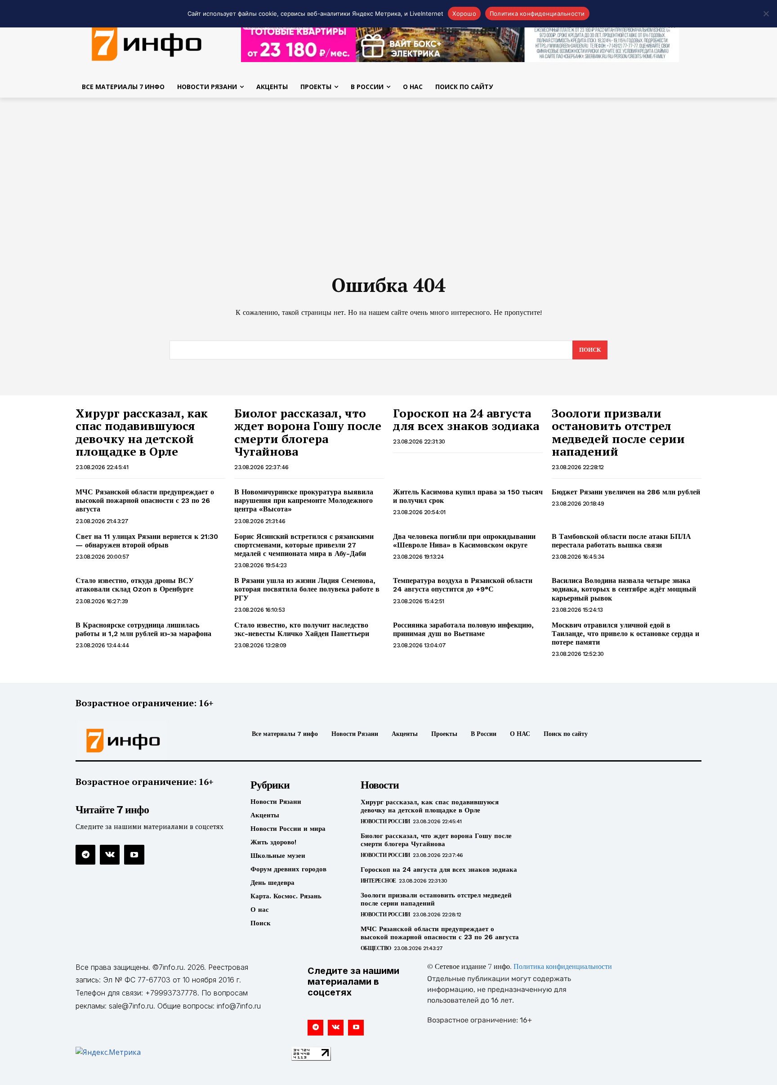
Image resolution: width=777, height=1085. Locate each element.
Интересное (378, 881)
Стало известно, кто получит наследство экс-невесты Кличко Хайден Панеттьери (301, 629)
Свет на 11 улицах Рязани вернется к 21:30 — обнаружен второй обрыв (147, 540)
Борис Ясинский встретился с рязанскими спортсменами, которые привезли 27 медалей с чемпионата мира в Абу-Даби (304, 545)
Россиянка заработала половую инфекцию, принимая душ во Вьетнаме (463, 629)
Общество (376, 948)
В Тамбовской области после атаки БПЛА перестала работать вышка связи (621, 540)
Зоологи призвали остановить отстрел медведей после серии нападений (618, 432)
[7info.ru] (147, 42)
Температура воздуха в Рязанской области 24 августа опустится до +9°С (462, 584)
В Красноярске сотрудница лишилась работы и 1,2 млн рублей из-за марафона (143, 629)
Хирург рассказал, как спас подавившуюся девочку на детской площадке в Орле (142, 432)
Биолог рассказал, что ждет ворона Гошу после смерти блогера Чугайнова (307, 432)
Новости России (385, 821)
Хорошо (464, 13)
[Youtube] (134, 855)
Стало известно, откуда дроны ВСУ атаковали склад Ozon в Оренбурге (135, 584)
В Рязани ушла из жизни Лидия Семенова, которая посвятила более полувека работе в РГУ (307, 589)
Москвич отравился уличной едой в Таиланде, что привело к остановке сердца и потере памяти (625, 633)
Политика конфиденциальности (563, 967)
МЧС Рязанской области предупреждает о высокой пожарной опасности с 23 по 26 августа (145, 500)
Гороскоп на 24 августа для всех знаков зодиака (466, 419)
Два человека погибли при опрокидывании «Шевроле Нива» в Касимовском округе (464, 540)
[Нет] (765, 13)
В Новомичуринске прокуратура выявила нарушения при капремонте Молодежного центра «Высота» (303, 500)
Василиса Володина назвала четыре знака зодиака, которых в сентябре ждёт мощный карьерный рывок (624, 589)
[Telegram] (85, 855)
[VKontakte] (110, 855)
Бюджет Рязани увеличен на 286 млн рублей (626, 492)
